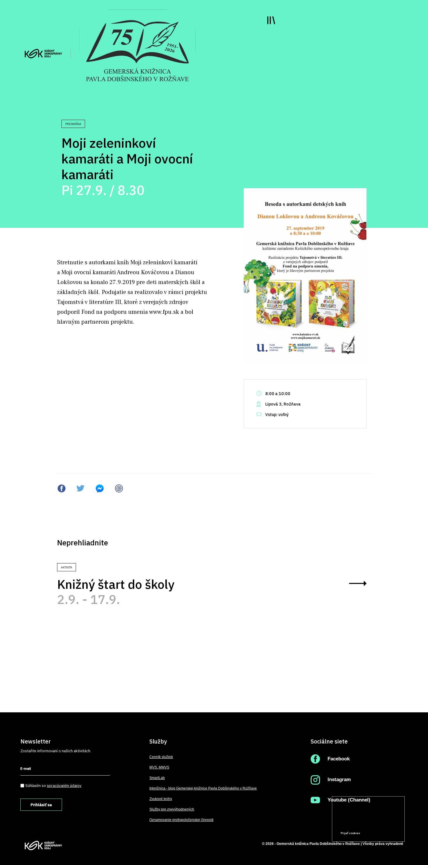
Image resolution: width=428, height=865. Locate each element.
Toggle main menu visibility (271, 20)
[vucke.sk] (43, 53)
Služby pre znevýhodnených (171, 809)
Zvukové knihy (160, 799)
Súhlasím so (53, 785)
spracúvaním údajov (64, 785)
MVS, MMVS (159, 767)
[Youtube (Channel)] (317, 800)
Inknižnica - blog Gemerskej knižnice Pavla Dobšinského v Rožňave (203, 788)
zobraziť (358, 583)
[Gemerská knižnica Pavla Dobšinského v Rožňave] (137, 50)
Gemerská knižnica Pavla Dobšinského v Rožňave (318, 844)
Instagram (339, 779)
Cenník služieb (161, 757)
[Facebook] (317, 759)
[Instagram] (317, 779)
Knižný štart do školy (115, 584)
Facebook (339, 759)
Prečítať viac (381, 822)
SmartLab (157, 778)
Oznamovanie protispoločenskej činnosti (181, 820)
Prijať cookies (350, 833)
